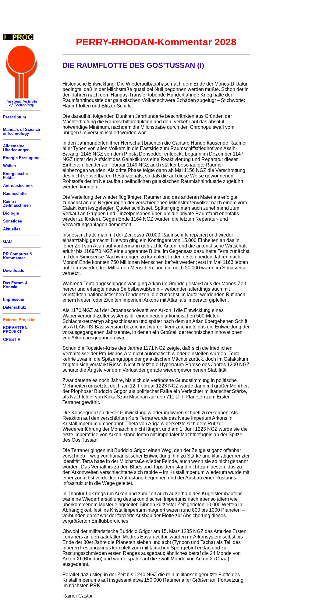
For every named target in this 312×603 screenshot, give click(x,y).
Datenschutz (14, 307)
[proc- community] (18, 37)
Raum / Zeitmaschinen (17, 203)
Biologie (11, 213)
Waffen (9, 166)
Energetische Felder (15, 176)
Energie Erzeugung (21, 158)
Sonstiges (12, 221)
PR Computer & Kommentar (17, 256)
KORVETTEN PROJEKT (15, 330)
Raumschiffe (15, 193)
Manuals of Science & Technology (21, 131)
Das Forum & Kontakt (15, 285)
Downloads (13, 270)
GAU (7, 242)
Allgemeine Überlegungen (16, 148)
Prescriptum (14, 117)
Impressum (13, 299)
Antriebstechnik (18, 186)
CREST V (11, 340)
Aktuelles (11, 229)
